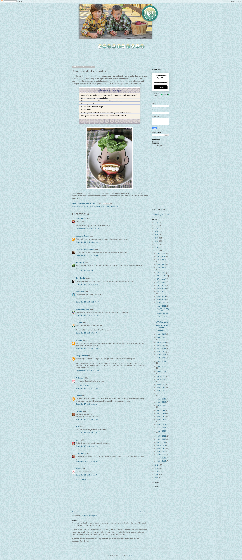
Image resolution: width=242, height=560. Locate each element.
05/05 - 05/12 (161, 402)
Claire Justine (81, 218)
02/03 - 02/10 (161, 448)
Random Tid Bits (162, 314)
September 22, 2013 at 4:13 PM (87, 475)
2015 (157, 244)
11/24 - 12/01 (161, 273)
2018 (157, 235)
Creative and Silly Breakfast (162, 326)
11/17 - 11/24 (161, 276)
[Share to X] (107, 203)
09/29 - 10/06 (161, 300)
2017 (157, 238)
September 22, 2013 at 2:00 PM (87, 462)
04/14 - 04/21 (161, 413)
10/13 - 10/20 (161, 291)
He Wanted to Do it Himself (162, 318)
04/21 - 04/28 (161, 410)
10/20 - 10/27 (161, 288)
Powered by (156, 94)
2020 (157, 228)
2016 (157, 241)
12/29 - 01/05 (161, 253)
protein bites (106, 206)
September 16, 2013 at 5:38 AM (87, 242)
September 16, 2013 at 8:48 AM (87, 271)
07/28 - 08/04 (161, 355)
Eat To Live (80, 262)
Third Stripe (160, 330)
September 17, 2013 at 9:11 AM (87, 404)
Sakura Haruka (85, 385)
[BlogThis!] (106, 203)
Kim (77, 427)
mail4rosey (80, 291)
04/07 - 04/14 (161, 416)
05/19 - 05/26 (161, 394)
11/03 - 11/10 (161, 282)
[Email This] (104, 203)
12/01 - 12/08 (161, 268)
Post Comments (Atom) (89, 516)
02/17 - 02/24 (161, 442)
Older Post (143, 512)
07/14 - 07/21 (161, 361)
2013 (157, 250)
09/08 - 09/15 (161, 334)
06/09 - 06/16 (161, 384)
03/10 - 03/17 (161, 431)
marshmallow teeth (96, 206)
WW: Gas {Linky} (162, 322)
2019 (157, 232)
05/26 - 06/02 (161, 391)
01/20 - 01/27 (161, 455)
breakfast (87, 206)
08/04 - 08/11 (161, 352)
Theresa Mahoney (82, 309)
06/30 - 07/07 (161, 371)
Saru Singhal (81, 278)
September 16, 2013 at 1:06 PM (87, 315)
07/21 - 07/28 (161, 358)
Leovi (78, 440)
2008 (157, 478)
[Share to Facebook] (109, 203)
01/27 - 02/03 (161, 452)
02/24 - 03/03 (161, 439)
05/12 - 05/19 (161, 399)
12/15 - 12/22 (161, 259)
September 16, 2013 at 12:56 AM (87, 229)
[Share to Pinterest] (111, 203)
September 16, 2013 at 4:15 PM (87, 348)
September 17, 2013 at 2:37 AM (87, 388)
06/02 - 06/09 (161, 388)
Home (110, 512)
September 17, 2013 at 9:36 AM (87, 419)
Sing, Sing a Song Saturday (162, 310)
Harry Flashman (82, 356)
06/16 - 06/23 (161, 379)
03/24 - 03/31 (161, 425)
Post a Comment (80, 479)
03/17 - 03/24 (161, 428)
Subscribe (160, 87)
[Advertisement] (109, 496)
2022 (157, 222)
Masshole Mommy (82, 236)
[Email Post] (100, 203)
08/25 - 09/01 (161, 342)
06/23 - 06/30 (161, 376)
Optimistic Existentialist (85, 249)
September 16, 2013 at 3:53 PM (87, 333)
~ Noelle (79, 411)
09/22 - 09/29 (161, 303)
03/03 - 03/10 (161, 436)
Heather (79, 396)
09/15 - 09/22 (161, 306)
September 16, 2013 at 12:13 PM (87, 302)
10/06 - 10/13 (161, 296)
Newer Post (76, 512)
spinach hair (114, 206)
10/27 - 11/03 (161, 285)
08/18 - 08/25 (161, 345)
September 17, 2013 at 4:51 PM (87, 446)
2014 (157, 247)
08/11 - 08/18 (161, 348)
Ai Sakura (79, 378)
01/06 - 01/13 (161, 461)
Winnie (78, 469)
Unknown (79, 340)
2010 (157, 471)
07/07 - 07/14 (161, 366)
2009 (157, 474)
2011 (156, 468)
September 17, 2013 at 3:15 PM (87, 433)
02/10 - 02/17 (161, 445)
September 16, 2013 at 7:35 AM (87, 255)
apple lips (80, 206)
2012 (157, 465)
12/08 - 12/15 (161, 264)
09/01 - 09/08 (161, 337)
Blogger (130, 555)
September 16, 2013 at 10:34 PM (87, 371)
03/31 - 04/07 (161, 420)
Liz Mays (79, 322)
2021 (157, 225)
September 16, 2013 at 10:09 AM (87, 284)
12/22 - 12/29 (161, 256)
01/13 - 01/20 (161, 458)
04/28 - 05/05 (161, 405)
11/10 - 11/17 (161, 279)
